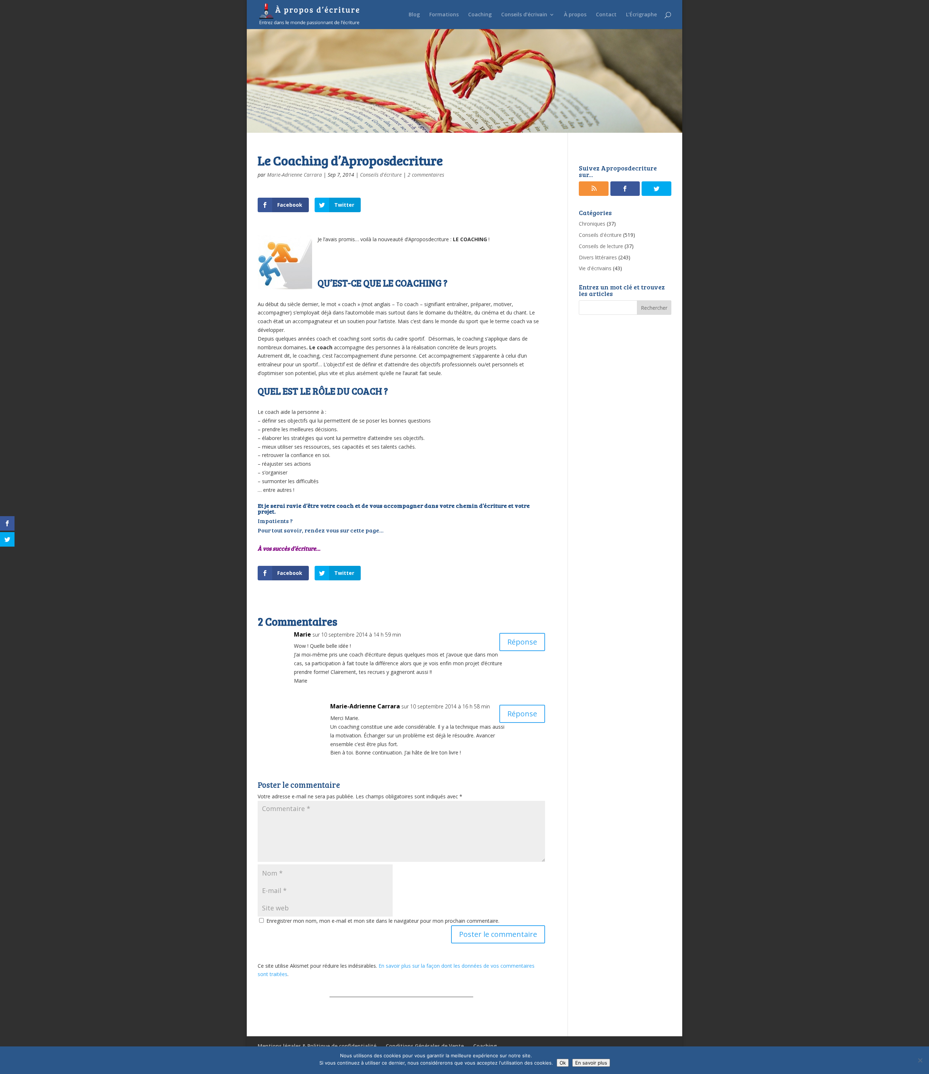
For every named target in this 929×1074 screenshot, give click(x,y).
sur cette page (359, 530)
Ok (563, 1063)
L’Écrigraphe (641, 15)
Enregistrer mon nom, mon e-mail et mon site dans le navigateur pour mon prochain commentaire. (382, 920)
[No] (920, 1060)
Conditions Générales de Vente (425, 1045)
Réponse (522, 642)
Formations (444, 15)
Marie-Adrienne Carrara (294, 174)
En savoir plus (591, 1063)
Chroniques (592, 223)
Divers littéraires (598, 257)
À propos (575, 15)
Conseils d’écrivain (524, 15)
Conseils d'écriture (381, 174)
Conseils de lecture (601, 246)
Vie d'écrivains (595, 268)
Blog (414, 15)
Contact (606, 15)
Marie (302, 634)
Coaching (480, 15)
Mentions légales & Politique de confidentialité (317, 1045)
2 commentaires (426, 174)
